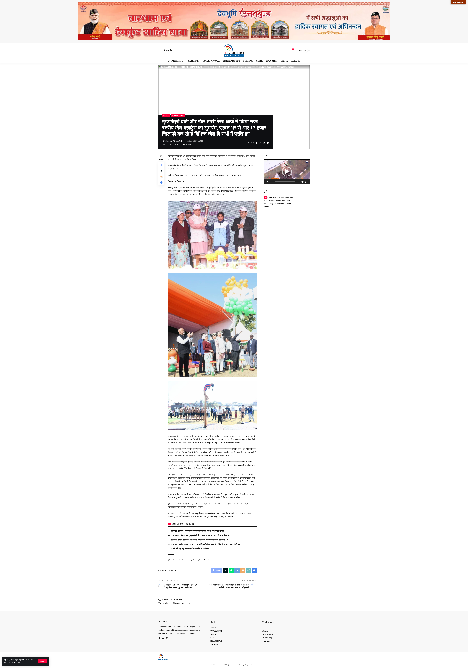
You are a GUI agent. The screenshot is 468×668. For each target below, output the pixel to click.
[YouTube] (167, 50)
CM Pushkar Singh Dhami (188, 560)
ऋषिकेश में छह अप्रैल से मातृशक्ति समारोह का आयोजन (190, 549)
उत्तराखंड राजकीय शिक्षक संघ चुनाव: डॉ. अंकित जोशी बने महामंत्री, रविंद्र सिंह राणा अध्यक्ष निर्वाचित (205, 544)
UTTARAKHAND (178, 115)
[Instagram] (170, 50)
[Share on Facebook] (256, 143)
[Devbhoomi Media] (234, 50)
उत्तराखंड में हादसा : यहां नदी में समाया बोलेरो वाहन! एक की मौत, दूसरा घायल (197, 531)
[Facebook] (164, 50)
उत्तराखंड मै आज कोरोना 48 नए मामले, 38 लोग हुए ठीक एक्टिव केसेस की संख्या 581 (200, 540)
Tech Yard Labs (254, 665)
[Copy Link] (248, 570)
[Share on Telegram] (237, 570)
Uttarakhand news (206, 560)
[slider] (285, 181)
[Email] (264, 143)
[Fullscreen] (306, 182)
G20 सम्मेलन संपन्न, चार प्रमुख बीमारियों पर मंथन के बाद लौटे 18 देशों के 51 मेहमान (200, 535)
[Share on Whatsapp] (231, 570)
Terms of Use (16, 662)
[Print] (267, 143)
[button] (42, 661)
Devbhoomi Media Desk (172, 141)
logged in (172, 603)
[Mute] (302, 182)
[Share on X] (260, 143)
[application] (287, 171)
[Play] (267, 182)
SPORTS (166, 115)
